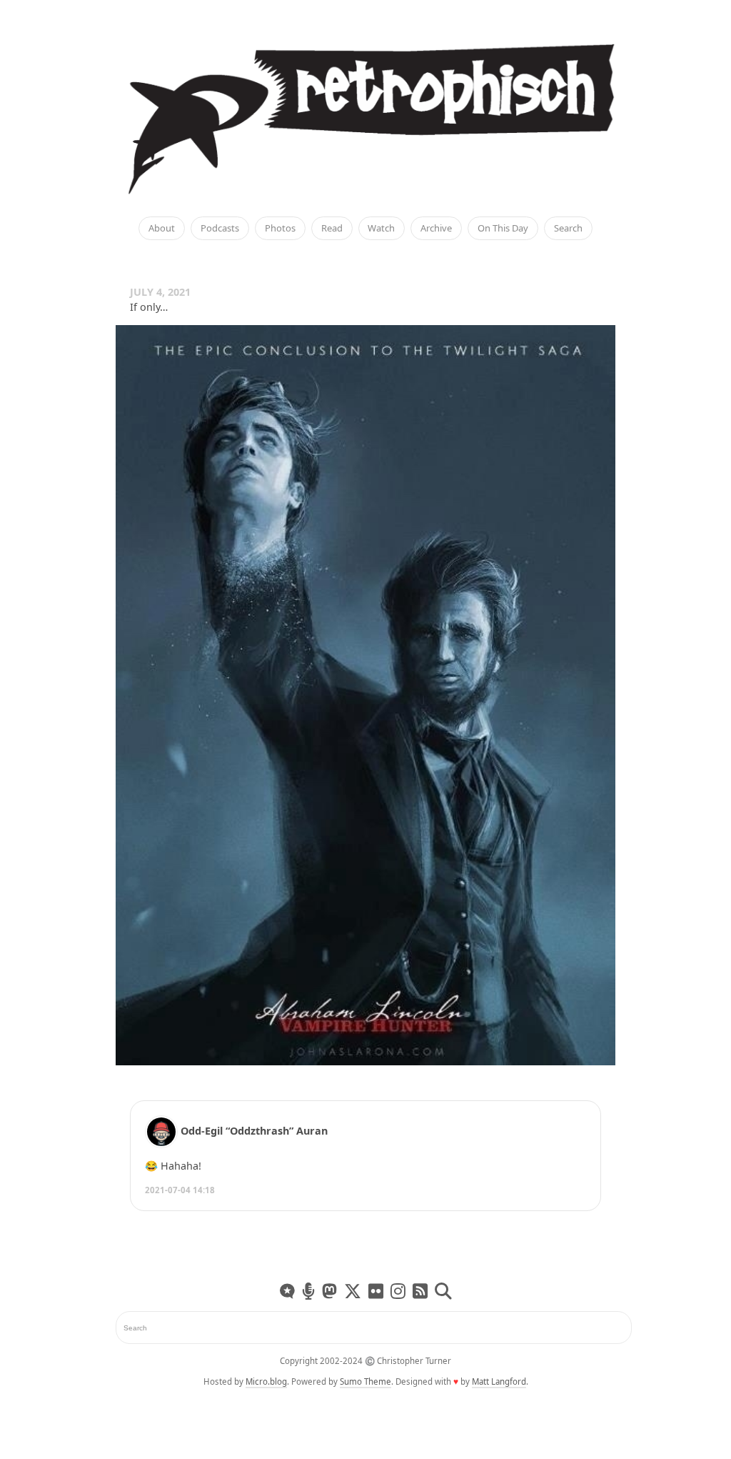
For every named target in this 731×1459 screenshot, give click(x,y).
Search (568, 228)
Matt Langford (499, 1381)
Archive (436, 228)
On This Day (503, 228)
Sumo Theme (365, 1381)
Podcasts (220, 228)
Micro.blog (266, 1381)
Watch (381, 228)
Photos (280, 228)
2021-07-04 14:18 (180, 1190)
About (161, 228)
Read (332, 228)
